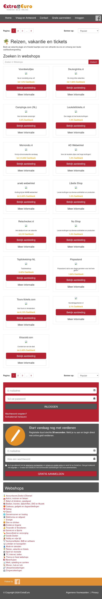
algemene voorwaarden (34, 465)
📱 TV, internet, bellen (12, 554)
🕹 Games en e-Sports (12, 530)
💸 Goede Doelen (10, 535)
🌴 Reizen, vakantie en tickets (15, 549)
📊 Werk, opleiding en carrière (16, 562)
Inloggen (79, 17)
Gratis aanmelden (61, 17)
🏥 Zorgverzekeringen (12, 570)
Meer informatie (26, 94)
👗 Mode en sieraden (12, 546)
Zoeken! (93, 62)
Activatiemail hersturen (16, 416)
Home (8, 17)
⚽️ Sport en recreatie (12, 551)
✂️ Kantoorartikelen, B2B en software (19, 541)
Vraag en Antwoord (26, 17)
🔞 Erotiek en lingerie (12, 525)
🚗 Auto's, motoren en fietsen (15, 498)
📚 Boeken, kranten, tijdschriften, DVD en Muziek (23, 503)
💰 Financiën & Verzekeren (14, 527)
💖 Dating (7, 509)
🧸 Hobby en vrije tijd (12, 538)
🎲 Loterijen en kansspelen (14, 543)
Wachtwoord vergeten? (16, 413)
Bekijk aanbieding (26, 87)
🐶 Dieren (7, 511)
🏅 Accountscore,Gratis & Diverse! (17, 495)
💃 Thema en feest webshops (15, 557)
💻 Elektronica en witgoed (14, 517)
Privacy (95, 592)
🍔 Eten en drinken (11, 522)
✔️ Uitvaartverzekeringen (13, 567)
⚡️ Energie (7, 519)
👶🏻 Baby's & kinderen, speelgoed (17, 501)
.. (26, 30)
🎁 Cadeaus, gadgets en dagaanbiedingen (21, 506)
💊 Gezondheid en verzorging (15, 533)
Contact (44, 17)
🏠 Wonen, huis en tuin (13, 565)
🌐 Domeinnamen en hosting (15, 514)
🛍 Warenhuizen (10, 559)
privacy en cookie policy (54, 465)
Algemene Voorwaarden (77, 592)
